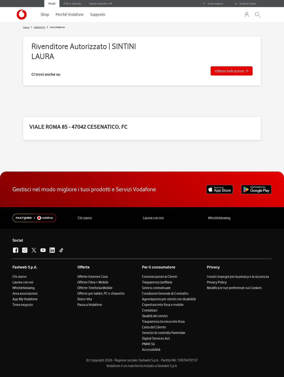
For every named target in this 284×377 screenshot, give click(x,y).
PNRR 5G (148, 344)
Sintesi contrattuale (156, 288)
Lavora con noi (153, 218)
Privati (51, 3)
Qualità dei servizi (155, 316)
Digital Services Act (156, 338)
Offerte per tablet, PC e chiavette (101, 293)
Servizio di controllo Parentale (163, 333)
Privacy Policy (217, 282)
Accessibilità (151, 349)
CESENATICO (39, 27)
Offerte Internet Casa (92, 276)
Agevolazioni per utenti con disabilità (169, 299)
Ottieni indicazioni (229, 71)
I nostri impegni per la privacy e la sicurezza (238, 276)
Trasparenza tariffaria (157, 282)
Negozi (26, 27)
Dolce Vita (84, 299)
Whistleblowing (219, 218)
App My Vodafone (25, 299)
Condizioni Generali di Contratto (165, 293)
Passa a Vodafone (89, 305)
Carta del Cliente (154, 327)
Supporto (97, 14)
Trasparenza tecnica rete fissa (163, 321)
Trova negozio (215, 3)
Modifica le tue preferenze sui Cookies (234, 288)
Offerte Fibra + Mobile (93, 282)
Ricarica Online (248, 3)
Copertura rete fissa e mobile (163, 305)
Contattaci (149, 310)
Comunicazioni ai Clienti (159, 276)
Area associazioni (24, 293)
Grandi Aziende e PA (100, 3)
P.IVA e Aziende (72, 3)
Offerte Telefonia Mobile (94, 288)
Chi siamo (85, 218)
